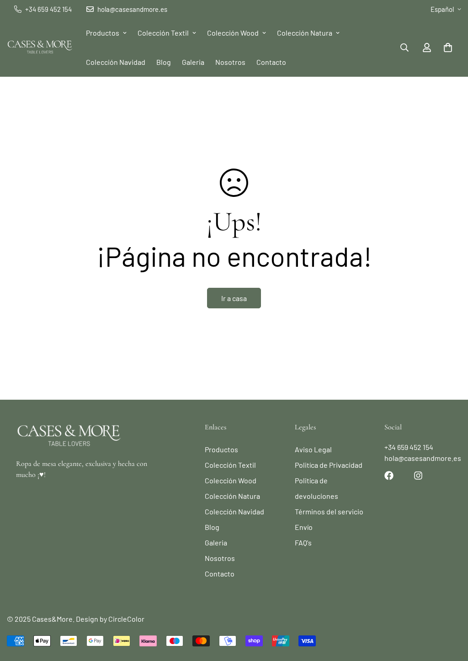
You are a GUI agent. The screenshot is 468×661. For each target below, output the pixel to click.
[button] (447, 47)
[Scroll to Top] (450, 611)
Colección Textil (163, 32)
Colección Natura (304, 32)
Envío (304, 527)
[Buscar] (404, 47)
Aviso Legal (313, 449)
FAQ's (303, 542)
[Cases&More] (40, 47)
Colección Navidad (115, 62)
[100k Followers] (418, 475)
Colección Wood (233, 32)
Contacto (271, 62)
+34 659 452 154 (408, 447)
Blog (163, 62)
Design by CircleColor (110, 618)
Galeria (193, 62)
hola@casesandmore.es (422, 458)
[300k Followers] (389, 475)
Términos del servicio (329, 511)
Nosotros (230, 62)
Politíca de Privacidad (328, 464)
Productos (102, 32)
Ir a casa (234, 298)
